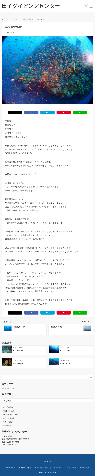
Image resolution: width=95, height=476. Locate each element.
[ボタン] (86, 6)
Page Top (47, 461)
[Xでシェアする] (15, 112)
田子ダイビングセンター (31, 6)
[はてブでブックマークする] (47, 112)
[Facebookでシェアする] (31, 112)
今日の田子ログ (8, 388)
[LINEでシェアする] (80, 112)
